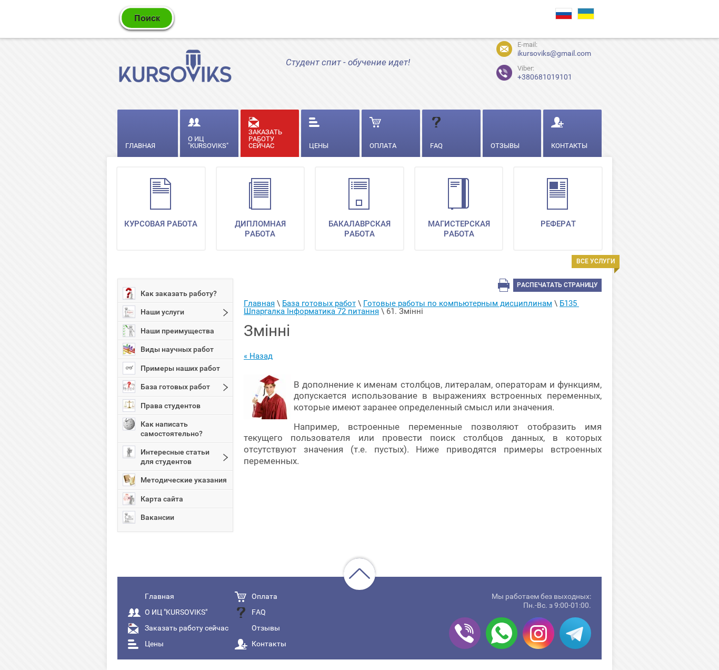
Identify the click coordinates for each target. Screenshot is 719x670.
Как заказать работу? (179, 293)
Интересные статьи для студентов (175, 457)
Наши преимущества (177, 331)
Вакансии (157, 517)
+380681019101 (535, 71)
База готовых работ (175, 386)
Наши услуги (162, 312)
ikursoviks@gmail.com (554, 53)
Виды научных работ (177, 349)
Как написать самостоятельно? (172, 429)
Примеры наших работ (180, 368)
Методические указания (184, 480)
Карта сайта (162, 499)
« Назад (258, 356)
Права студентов (171, 405)
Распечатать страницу (557, 285)
